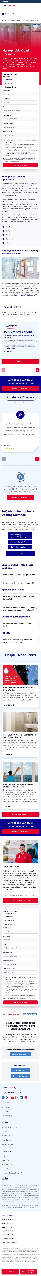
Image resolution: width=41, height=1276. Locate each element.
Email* (5, 107)
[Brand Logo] (20, 1087)
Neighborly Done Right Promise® (25, 295)
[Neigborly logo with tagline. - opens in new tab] (30, 1014)
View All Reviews (20, 403)
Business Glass (10, 87)
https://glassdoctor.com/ (14, 153)
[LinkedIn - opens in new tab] (21, 1097)
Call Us (11, 1271)
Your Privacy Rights (11, 1242)
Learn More (8, 705)
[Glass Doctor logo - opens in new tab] (11, 1014)
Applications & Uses (20, 542)
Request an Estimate (20, 165)
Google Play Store (21, 1076)
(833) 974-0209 (13, 1092)
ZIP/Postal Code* (8, 131)
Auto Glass (9, 79)
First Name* (6, 90)
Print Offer (9, 351)
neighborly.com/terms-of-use (30, 346)
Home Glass (9, 83)
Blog (3, 1156)
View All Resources (19, 814)
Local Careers (7, 1140)
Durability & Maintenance (20, 547)
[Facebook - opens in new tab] (3, 1097)
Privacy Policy (15, 161)
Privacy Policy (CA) (8, 1227)
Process (20, 553)
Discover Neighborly (19, 1054)
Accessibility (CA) (7, 1235)
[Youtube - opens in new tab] (12, 1097)
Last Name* (6, 99)
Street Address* (8, 123)
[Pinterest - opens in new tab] (25, 1097)
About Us (5, 1131)
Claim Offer (20, 361)
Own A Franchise (8, 1144)
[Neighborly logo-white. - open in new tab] (6, 1)
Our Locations (7, 1164)
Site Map (5, 1169)
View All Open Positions (19, 900)
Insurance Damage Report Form (13, 1173)
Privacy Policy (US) (7, 1223)
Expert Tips (6, 1160)
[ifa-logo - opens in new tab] (5, 1178)
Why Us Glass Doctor (9, 1127)
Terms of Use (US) (7, 1216)
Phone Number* (8, 115)
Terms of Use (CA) (7, 1219)
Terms (26, 153)
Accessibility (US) (7, 1231)
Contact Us (6, 1136)
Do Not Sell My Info (8, 1238)
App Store (21, 1070)
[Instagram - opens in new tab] (16, 1097)
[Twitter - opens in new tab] (7, 1097)
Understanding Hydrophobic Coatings (18, 536)
